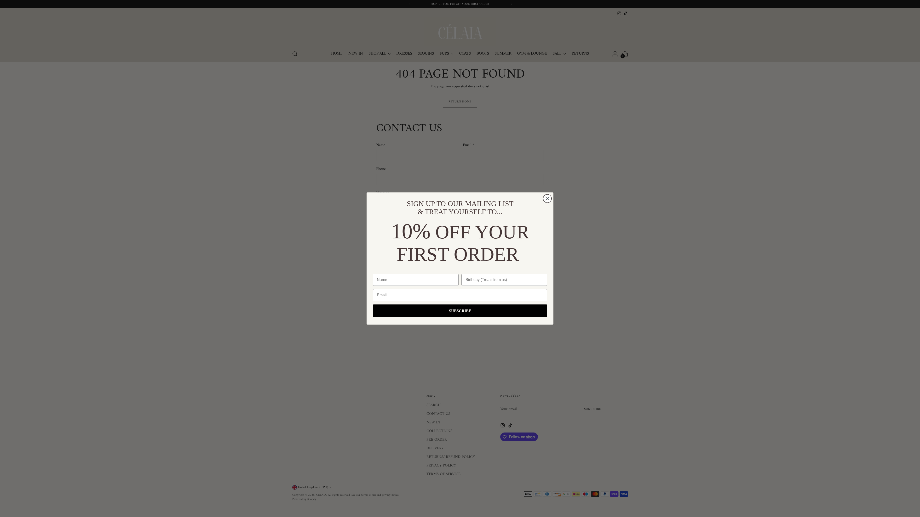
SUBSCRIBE (460, 311)
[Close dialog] (547, 198)
